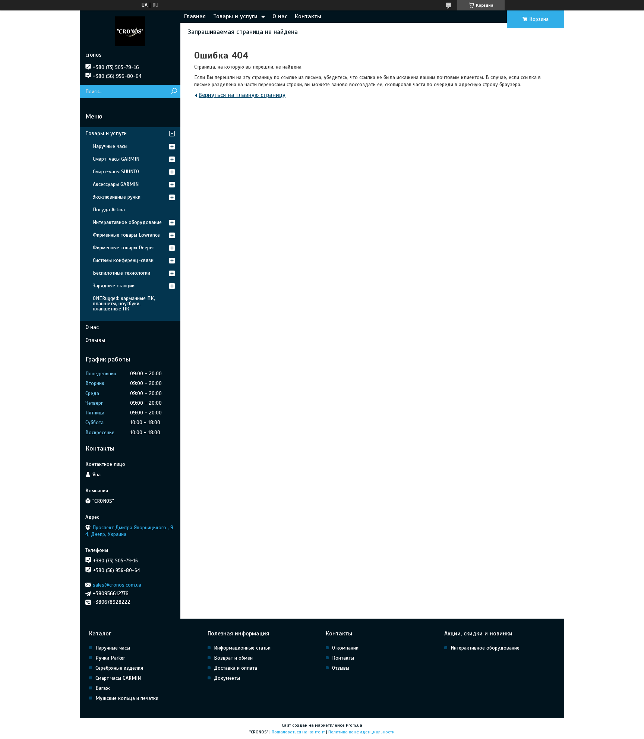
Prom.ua (354, 725)
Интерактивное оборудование (127, 222)
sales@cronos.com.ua (117, 585)
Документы (227, 678)
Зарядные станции (114, 285)
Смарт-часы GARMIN (116, 159)
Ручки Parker (110, 658)
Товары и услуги (235, 16)
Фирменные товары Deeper (123, 247)
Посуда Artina (109, 209)
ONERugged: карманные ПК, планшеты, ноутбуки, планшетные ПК (124, 303)
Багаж (102, 688)
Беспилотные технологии (121, 273)
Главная (195, 16)
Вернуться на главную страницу (242, 95)
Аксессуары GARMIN (116, 184)
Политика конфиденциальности (361, 732)
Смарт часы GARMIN (118, 678)
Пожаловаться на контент (298, 732)
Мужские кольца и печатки (126, 698)
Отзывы (95, 340)
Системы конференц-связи (123, 260)
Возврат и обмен (233, 658)
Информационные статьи (242, 648)
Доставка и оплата (235, 668)
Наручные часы (110, 146)
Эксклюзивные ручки (117, 197)
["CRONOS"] (130, 31)
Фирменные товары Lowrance (126, 235)
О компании (345, 648)
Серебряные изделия (119, 668)
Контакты (308, 16)
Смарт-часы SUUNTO (116, 171)
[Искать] (173, 91)
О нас (279, 16)
